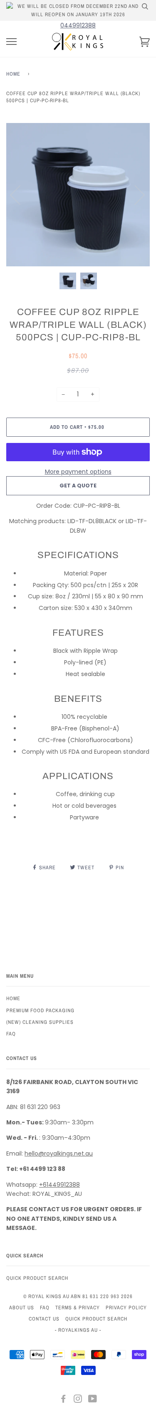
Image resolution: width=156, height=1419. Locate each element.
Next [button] (134, 194)
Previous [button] (20, 194)
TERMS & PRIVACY (77, 1307)
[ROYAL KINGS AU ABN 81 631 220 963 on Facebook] (63, 1400)
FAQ (11, 1033)
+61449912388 (59, 1184)
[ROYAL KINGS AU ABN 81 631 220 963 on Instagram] (78, 1400)
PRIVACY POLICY (126, 1307)
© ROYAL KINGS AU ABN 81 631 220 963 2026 (78, 1296)
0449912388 (78, 25)
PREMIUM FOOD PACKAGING (40, 1010)
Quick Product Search (37, 1277)
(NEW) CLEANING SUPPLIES (40, 1022)
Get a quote (78, 485)
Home (13, 73)
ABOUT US (21, 1307)
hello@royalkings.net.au (59, 1153)
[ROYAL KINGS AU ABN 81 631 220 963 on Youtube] (92, 1400)
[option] (78, 194)
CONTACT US (44, 1318)
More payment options (78, 471)
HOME (13, 998)
